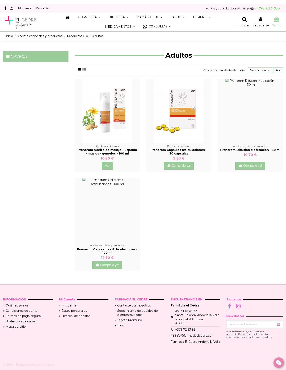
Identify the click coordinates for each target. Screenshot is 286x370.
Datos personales (74, 311)
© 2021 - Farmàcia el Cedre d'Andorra (28, 364)
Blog (120, 325)
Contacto (42, 8)
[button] (157, 26)
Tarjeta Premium (129, 320)
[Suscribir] (278, 324)
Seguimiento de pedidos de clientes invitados (137, 313)
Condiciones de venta (21, 311)
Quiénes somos (17, 305)
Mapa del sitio (16, 326)
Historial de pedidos (76, 316)
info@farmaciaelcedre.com (195, 336)
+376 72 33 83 (185, 329)
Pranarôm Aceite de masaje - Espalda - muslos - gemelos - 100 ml (107, 151)
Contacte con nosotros (134, 305)
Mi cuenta (25, 8)
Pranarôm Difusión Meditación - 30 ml (250, 150)
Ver (107, 165)
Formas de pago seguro (23, 316)
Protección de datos (20, 321)
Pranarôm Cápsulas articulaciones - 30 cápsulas (179, 151)
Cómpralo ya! (181, 165)
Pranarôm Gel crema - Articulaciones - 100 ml (107, 251)
